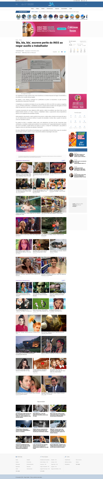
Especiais (57, 8)
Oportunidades (64, 8)
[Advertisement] (78, 74)
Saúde (70, 8)
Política (37, 8)
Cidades (42, 8)
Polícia (32, 8)
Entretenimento (50, 8)
